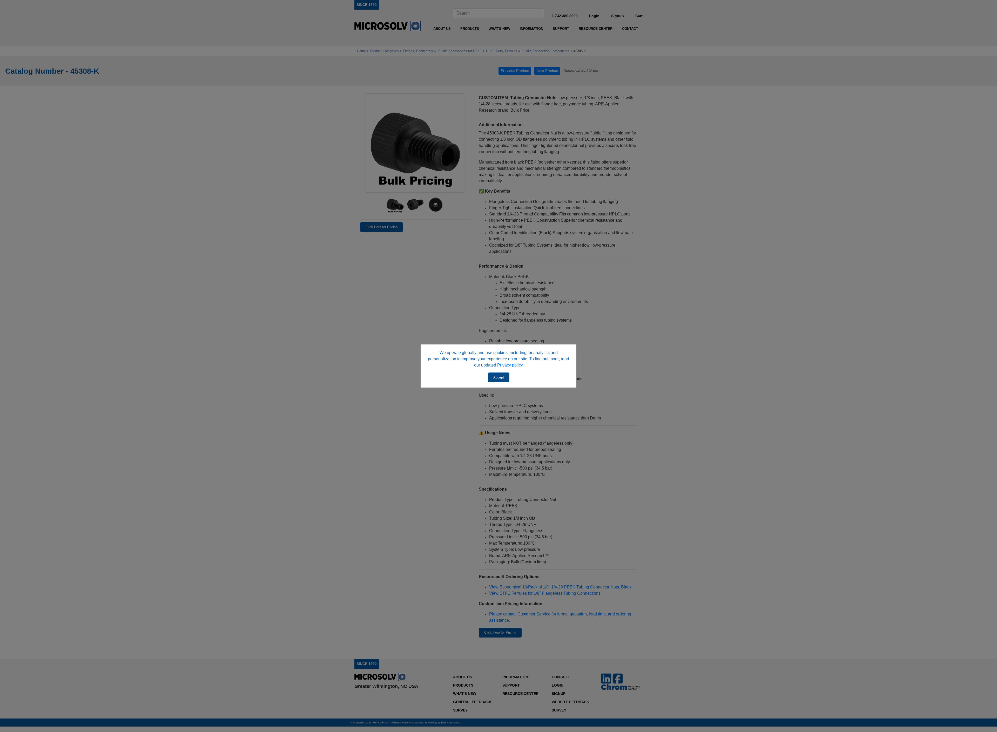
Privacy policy (510, 365)
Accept (498, 377)
